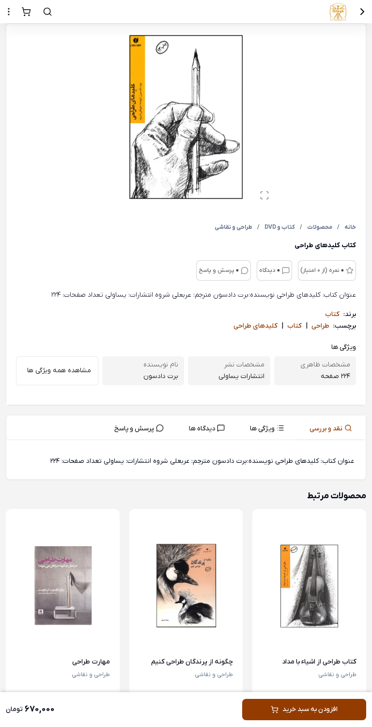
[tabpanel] (186, 461)
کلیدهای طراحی (255, 326)
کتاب (332, 314)
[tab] (332, 427)
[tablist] (186, 427)
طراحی (320, 326)
